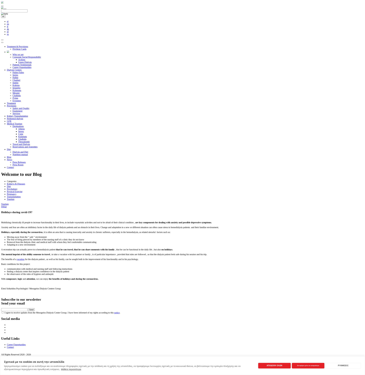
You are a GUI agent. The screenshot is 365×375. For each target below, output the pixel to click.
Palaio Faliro (18, 72)
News (9, 159)
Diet (9, 149)
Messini (16, 93)
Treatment (11, 103)
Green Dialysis (25, 62)
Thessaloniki (24, 141)
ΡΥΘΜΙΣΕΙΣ (343, 365)
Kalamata (17, 90)
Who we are (18, 54)
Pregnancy (11, 194)
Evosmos (17, 100)
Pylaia (15, 98)
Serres (15, 75)
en (3, 16)
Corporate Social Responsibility (27, 57)
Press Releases (19, 162)
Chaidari (16, 80)
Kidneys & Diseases (16, 184)
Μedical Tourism (14, 124)
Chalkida (17, 95)
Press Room (18, 165)
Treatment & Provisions (17, 46)
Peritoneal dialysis (15, 118)
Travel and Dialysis (21, 144)
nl (8, 31)
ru (8, 34)
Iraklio (15, 82)
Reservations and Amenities (25, 147)
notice (117, 312)
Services (16, 113)
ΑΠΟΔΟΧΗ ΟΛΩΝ (274, 365)
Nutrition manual (20, 154)
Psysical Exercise (14, 191)
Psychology (12, 189)
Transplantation (14, 196)
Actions (21, 59)
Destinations (18, 126)
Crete (20, 134)
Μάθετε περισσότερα (71, 369)
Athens (21, 129)
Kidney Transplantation (17, 116)
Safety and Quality (21, 108)
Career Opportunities (22, 67)
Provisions (11, 106)
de (8, 29)
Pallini (15, 77)
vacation (20, 259)
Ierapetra (16, 88)
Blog (9, 157)
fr (7, 26)
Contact (10, 167)
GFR (9, 121)
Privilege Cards (19, 49)
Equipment (17, 111)
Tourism (10, 199)
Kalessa (16, 85)
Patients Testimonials (22, 65)
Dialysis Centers (14, 70)
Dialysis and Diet (20, 152)
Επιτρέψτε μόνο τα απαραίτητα (308, 365)
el (7, 21)
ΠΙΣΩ (4, 206)
